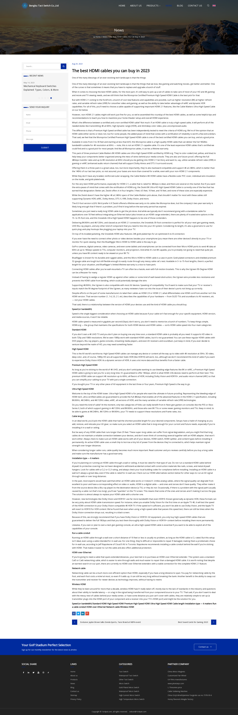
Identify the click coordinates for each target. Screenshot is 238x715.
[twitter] (33, 672)
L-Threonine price (175, 687)
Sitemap (73, 695)
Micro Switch (124, 683)
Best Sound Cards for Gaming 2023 (193, 622)
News (169, 5)
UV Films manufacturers (177, 679)
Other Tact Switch (126, 679)
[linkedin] (28, 672)
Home (122, 5)
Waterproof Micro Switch (129, 691)
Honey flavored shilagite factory (180, 699)
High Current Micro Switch (129, 695)
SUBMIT (45, 147)
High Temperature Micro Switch (131, 699)
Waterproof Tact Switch (128, 675)
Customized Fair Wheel (177, 675)
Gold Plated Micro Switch (129, 687)
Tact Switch (123, 671)
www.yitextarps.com (176, 683)
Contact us (195, 5)
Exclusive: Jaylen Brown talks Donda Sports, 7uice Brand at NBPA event (110, 622)
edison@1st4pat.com (137, 711)
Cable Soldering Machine (177, 691)
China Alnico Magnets (176, 671)
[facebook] (23, 672)
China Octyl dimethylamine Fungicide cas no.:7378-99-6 (190, 695)
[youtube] (38, 672)
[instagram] (43, 672)
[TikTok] (48, 672)
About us (136, 5)
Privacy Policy (75, 699)
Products (152, 5)
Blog (180, 5)
